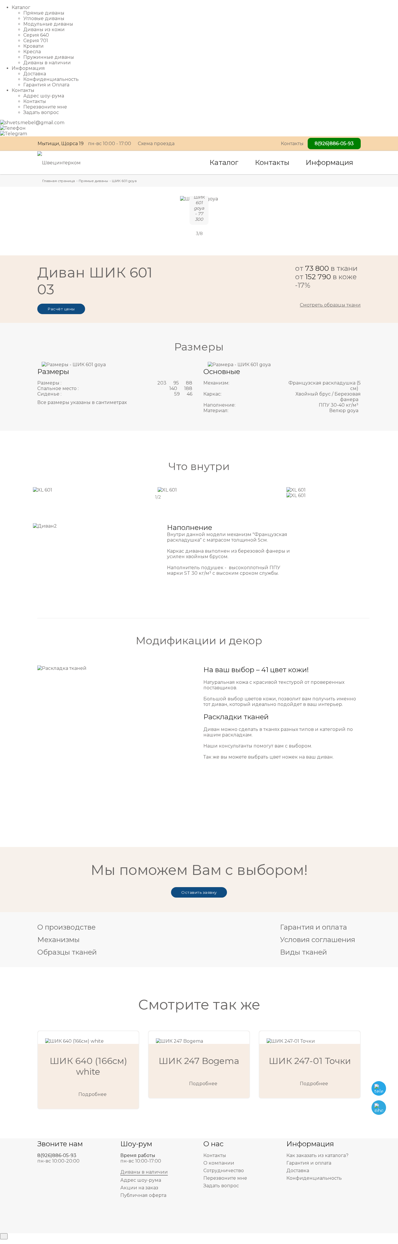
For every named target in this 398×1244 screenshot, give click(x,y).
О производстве (66, 927)
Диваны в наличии (47, 62)
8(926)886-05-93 (334, 143)
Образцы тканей (67, 952)
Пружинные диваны (48, 57)
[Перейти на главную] (59, 162)
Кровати (33, 46)
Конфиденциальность (51, 79)
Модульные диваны (48, 24)
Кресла (32, 51)
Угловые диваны (43, 18)
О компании (218, 1163)
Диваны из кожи (44, 29)
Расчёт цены (61, 309)
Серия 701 (35, 40)
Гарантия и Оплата (46, 85)
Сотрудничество (223, 1170)
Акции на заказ (139, 1187)
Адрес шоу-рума (43, 96)
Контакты (34, 101)
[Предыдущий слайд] (186, 233)
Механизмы (58, 939)
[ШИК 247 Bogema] (199, 1037)
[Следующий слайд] (212, 233)
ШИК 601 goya (124, 181)
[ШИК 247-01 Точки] (309, 1037)
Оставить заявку (199, 892)
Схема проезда (156, 143)
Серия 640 (36, 35)
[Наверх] (4, 1236)
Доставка (34, 73)
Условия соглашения (317, 939)
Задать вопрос (41, 112)
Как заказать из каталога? (317, 1155)
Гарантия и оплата (313, 927)
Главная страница (58, 181)
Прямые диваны (43, 13)
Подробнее (92, 1094)
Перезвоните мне (45, 107)
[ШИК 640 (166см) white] (88, 1037)
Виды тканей (303, 952)
